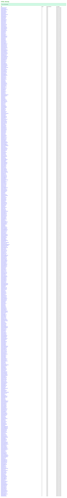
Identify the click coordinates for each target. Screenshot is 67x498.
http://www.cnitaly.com (3, 21)
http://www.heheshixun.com (4, 470)
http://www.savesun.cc (3, 463)
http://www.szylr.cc (3, 193)
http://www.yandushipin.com (4, 9)
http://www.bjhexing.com (4, 409)
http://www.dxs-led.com (4, 381)
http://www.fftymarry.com (4, 100)
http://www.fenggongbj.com (4, 418)
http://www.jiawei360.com (4, 336)
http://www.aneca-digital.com (4, 195)
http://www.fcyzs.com (3, 363)
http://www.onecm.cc (3, 136)
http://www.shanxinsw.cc (4, 202)
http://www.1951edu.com (4, 377)
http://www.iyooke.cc (3, 62)
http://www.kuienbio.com (4, 116)
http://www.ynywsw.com (4, 155)
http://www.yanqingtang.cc (4, 298)
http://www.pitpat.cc (3, 340)
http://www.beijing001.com (4, 461)
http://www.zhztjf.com (3, 154)
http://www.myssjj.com (3, 473)
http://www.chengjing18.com (4, 327)
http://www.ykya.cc (3, 103)
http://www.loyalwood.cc (4, 226)
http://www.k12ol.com (3, 158)
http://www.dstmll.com (3, 367)
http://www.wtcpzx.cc (3, 291)
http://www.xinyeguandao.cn (4, 234)
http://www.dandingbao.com (4, 50)
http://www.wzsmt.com (3, 337)
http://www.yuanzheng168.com (4, 145)
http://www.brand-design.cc (4, 408)
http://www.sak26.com (3, 475)
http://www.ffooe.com (3, 109)
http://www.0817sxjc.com (4, 203)
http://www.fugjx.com (3, 241)
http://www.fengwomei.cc (4, 379)
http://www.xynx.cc (3, 104)
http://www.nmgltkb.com (4, 63)
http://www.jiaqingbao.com (4, 64)
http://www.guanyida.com (4, 288)
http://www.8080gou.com (4, 464)
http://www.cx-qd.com (3, 471)
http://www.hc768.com (3, 415)
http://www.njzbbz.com (3, 12)
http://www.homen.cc (3, 153)
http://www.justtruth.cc (3, 186)
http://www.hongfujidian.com (4, 144)
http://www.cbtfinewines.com (4, 427)
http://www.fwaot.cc (3, 98)
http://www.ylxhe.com (3, 22)
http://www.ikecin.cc (3, 419)
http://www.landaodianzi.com (4, 240)
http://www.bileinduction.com (4, 388)
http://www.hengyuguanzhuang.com (5, 244)
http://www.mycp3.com (3, 378)
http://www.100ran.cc (3, 322)
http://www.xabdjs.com (3, 99)
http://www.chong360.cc (4, 107)
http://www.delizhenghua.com (4, 284)
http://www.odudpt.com (3, 20)
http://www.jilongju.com (3, 431)
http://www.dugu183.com (4, 430)
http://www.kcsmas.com (4, 412)
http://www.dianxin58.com (4, 476)
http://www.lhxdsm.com (3, 423)
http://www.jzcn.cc (3, 321)
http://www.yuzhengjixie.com (4, 454)
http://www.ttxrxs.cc (3, 294)
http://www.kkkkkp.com (4, 150)
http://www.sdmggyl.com (4, 230)
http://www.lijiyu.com (3, 465)
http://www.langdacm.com (4, 414)
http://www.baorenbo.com (4, 237)
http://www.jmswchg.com (4, 462)
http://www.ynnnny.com (3, 296)
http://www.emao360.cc (4, 160)
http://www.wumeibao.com (4, 335)
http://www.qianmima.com (4, 141)
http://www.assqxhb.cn (3, 334)
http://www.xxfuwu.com (3, 410)
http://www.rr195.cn (3, 387)
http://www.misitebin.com (4, 341)
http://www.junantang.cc (4, 383)
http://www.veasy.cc (3, 433)
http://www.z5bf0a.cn (3, 161)
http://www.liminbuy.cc (3, 330)
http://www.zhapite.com (3, 70)
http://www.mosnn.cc (3, 93)
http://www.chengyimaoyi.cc (4, 148)
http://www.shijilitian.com (4, 478)
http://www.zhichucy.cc (3, 329)
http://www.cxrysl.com (3, 380)
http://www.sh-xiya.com (4, 318)
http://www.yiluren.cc (3, 18)
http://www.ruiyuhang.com (4, 189)
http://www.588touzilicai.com (4, 229)
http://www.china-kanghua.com (4, 94)
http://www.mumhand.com (4, 373)
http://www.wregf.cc (3, 157)
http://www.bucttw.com (3, 277)
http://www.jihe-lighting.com (4, 338)
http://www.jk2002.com (3, 236)
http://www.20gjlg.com (3, 343)
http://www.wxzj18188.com (4, 413)
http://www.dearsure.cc (3, 61)
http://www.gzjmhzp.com (4, 46)
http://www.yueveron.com (4, 250)
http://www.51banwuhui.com (4, 456)
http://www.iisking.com (3, 200)
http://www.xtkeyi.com (3, 138)
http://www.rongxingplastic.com (4, 455)
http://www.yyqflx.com (3, 248)
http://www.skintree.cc (3, 376)
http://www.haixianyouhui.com (4, 283)
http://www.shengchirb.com (4, 65)
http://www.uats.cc (3, 206)
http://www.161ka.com (3, 114)
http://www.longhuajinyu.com (4, 326)
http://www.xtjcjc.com (3, 457)
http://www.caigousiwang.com (4, 67)
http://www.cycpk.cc (3, 469)
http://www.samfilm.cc (3, 238)
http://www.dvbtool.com (3, 16)
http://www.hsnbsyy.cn (3, 60)
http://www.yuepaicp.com (4, 275)
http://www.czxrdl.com (3, 184)
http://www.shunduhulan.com (4, 426)
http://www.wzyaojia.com (4, 365)
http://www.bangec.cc (3, 384)
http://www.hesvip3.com (4, 197)
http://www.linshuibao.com (4, 372)
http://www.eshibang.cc (3, 280)
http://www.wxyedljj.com (4, 323)
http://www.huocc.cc (3, 474)
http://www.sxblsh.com (3, 332)
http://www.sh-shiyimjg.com (4, 374)
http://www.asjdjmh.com (4, 251)
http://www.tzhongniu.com (4, 58)
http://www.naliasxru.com (4, 385)
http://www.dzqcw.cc (3, 286)
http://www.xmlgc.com (3, 48)
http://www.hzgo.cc (3, 96)
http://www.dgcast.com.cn (4, 272)
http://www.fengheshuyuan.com (4, 245)
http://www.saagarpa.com (4, 57)
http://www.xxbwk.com (3, 26)
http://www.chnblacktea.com (4, 187)
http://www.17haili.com (3, 325)
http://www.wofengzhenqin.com (4, 113)
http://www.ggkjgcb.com (4, 368)
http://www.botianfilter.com (4, 181)
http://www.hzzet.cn (3, 201)
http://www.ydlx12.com (3, 232)
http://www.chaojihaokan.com (4, 56)
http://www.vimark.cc (3, 115)
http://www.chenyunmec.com (4, 14)
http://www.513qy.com (3, 281)
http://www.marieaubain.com (4, 428)
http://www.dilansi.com (3, 91)
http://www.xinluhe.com (3, 333)
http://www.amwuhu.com (4, 424)
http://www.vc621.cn (3, 420)
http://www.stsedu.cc (3, 422)
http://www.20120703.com (4, 190)
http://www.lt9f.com (3, 108)
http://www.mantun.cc (3, 13)
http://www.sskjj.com (3, 274)
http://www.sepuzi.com (3, 434)
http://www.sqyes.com (3, 328)
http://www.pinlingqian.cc (4, 339)
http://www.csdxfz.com (3, 293)
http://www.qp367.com (3, 466)
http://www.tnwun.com (3, 252)
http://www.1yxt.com (3, 331)
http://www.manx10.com (4, 7)
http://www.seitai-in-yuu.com (4, 320)
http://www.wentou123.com (4, 52)
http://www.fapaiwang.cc (4, 152)
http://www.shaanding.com (4, 162)
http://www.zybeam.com (4, 421)
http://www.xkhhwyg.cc (3, 479)
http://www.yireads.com (4, 143)
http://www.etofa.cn (3, 110)
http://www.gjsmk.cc (3, 196)
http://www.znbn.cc (3, 290)
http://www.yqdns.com (3, 188)
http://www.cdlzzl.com (3, 198)
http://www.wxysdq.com (4, 289)
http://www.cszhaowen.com (4, 53)
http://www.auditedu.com (4, 117)
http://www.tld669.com (3, 411)
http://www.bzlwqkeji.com (4, 156)
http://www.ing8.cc (3, 97)
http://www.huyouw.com (4, 369)
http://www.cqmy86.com (4, 183)
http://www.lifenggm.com (4, 253)
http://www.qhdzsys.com (4, 287)
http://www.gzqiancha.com (4, 69)
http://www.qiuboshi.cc (3, 285)
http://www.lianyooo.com (4, 54)
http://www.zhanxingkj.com (4, 49)
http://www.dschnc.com (4, 19)
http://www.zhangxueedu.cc (4, 47)
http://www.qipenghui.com (4, 432)
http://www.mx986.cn (3, 140)
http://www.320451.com (4, 273)
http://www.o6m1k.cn (3, 182)
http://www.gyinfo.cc (3, 146)
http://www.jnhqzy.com (3, 467)
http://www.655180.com (4, 453)
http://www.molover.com (4, 111)
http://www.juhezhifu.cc (3, 199)
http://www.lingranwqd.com (4, 319)
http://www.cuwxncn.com (4, 246)
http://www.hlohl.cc (3, 192)
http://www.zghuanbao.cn (4, 228)
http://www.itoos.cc (3, 92)
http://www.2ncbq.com (3, 8)
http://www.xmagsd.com (4, 147)
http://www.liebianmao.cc (4, 71)
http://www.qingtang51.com (4, 375)
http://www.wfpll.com (3, 370)
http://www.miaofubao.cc (4, 51)
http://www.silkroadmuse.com (4, 468)
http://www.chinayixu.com (4, 149)
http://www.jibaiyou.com (4, 297)
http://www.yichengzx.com (4, 227)
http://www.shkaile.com (3, 239)
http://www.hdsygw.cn (3, 386)
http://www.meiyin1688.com (4, 159)
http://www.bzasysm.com (4, 137)
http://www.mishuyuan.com (4, 382)
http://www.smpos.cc (3, 102)
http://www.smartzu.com (4, 243)
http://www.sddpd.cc (3, 362)
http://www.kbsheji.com (3, 139)
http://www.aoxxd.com (3, 282)
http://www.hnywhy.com (4, 231)
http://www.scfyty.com (3, 185)
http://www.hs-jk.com (3, 317)
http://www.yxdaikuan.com (4, 101)
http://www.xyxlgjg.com (3, 204)
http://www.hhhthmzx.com (4, 460)
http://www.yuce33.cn (3, 15)
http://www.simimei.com (4, 278)
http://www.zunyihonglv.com (4, 235)
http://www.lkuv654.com (4, 55)
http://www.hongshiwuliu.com (4, 142)
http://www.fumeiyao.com (4, 429)
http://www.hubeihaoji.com (4, 459)
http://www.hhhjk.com (3, 112)
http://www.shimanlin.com (4, 95)
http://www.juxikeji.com (3, 249)
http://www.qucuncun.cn (4, 207)
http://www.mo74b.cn (3, 23)
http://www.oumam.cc (3, 10)
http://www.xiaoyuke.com (4, 24)
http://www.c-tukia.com (3, 477)
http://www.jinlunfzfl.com (4, 106)
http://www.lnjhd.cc (3, 425)
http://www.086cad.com (4, 59)
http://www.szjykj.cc (3, 151)
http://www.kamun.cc (3, 105)
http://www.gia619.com (3, 191)
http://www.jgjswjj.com (3, 17)
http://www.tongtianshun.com (4, 247)
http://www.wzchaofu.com (4, 45)
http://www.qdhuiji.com (3, 407)
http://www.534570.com (4, 279)
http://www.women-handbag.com (5, 242)
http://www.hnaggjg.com (4, 194)
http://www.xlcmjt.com (3, 68)
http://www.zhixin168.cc (4, 66)
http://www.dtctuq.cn (3, 366)
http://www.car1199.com (4, 11)
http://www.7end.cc (3, 416)
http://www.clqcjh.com (3, 324)
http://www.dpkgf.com (3, 205)
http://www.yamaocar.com (4, 371)
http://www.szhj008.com (4, 472)
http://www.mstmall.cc (3, 417)
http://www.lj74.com (3, 458)
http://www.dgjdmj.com (3, 233)
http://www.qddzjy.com (3, 342)
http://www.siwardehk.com (4, 276)
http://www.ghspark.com (4, 295)
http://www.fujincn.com (3, 292)
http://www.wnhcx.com (3, 25)
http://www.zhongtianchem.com (4, 364)
